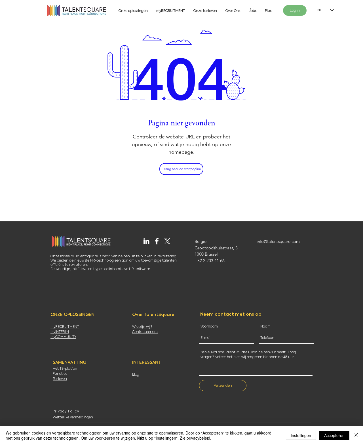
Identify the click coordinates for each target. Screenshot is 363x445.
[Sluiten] (356, 435)
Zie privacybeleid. (195, 438)
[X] (167, 241)
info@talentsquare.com (278, 241)
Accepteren (334, 435)
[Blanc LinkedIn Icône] (146, 241)
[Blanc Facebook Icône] (157, 241)
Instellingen (301, 435)
